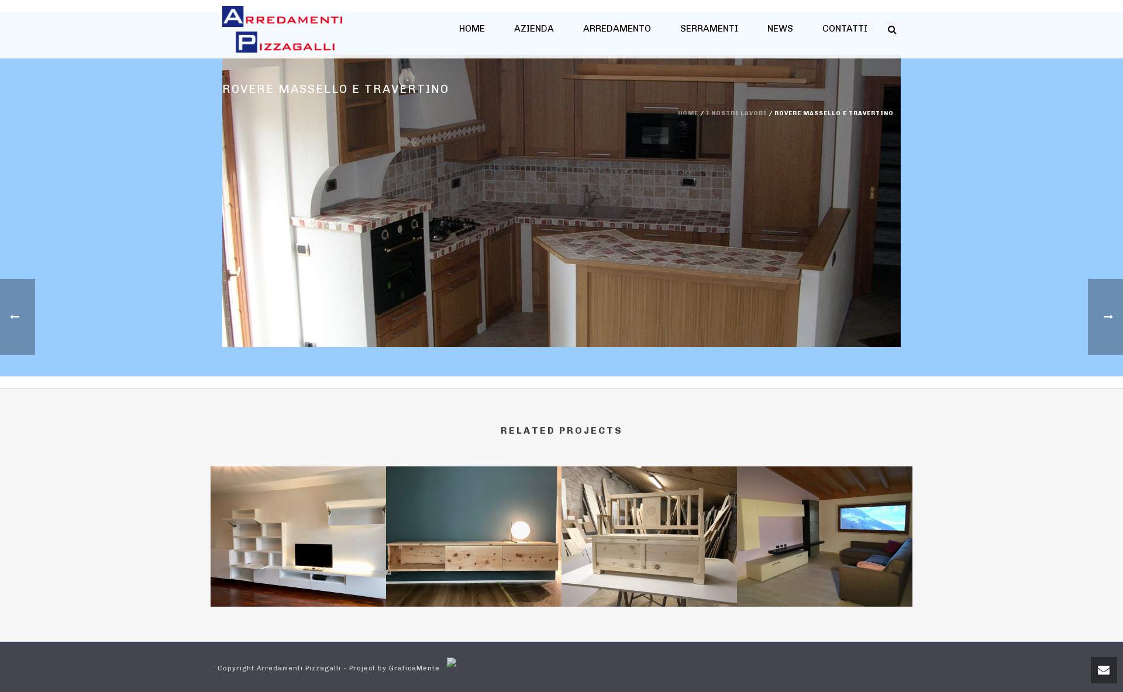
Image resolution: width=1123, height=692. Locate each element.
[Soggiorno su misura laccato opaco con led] (298, 517)
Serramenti (709, 28)
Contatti (844, 28)
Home (472, 28)
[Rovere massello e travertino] (561, 201)
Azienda (534, 28)
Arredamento (617, 28)
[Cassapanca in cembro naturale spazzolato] (649, 517)
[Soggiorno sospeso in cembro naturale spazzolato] (474, 517)
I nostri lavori (736, 113)
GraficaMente (414, 668)
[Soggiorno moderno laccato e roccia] (824, 517)
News (780, 28)
